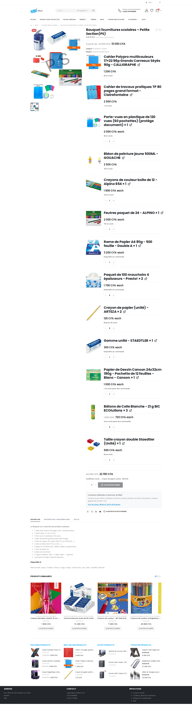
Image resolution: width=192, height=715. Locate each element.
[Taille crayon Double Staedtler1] (93, 445)
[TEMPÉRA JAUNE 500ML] (93, 159)
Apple (102, 19)
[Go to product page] (46, 598)
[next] (160, 29)
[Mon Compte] (146, 10)
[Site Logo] (36, 10)
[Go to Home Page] (31, 25)
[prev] (156, 29)
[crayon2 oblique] (93, 313)
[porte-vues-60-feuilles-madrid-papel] (93, 122)
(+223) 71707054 (72, 698)
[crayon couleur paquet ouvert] (93, 185)
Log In (150, 2)
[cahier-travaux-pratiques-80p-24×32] (93, 92)
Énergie (82, 19)
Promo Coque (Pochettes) (49, 19)
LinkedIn (96, 511)
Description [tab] (35, 519)
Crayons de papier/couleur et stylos (75, 616)
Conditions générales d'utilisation (144, 695)
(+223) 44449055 (72, 695)
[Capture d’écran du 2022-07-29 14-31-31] (93, 412)
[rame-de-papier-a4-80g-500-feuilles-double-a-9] (93, 247)
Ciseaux (38, 616)
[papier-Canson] (93, 375)
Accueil (33, 19)
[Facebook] (160, 2)
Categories (132, 19)
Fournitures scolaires (100, 49)
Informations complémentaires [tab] (57, 519)
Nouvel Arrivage (69, 19)
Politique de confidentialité (142, 698)
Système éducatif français (101, 52)
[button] (156, 576)
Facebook (88, 511)
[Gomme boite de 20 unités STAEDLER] (93, 346)
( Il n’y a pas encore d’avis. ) (105, 37)
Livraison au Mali (138, 693)
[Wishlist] (152, 10)
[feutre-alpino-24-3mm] (93, 218)
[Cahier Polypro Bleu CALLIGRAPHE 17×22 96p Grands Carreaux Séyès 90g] (93, 62)
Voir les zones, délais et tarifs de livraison (104, 504)
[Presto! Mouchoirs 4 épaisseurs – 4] (93, 280)
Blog (144, 19)
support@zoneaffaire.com (76, 693)
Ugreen (93, 19)
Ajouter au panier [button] (46, 628)
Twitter (92, 511)
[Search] (93, 10)
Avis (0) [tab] (76, 519)
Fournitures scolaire (116, 19)
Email (100, 511)
